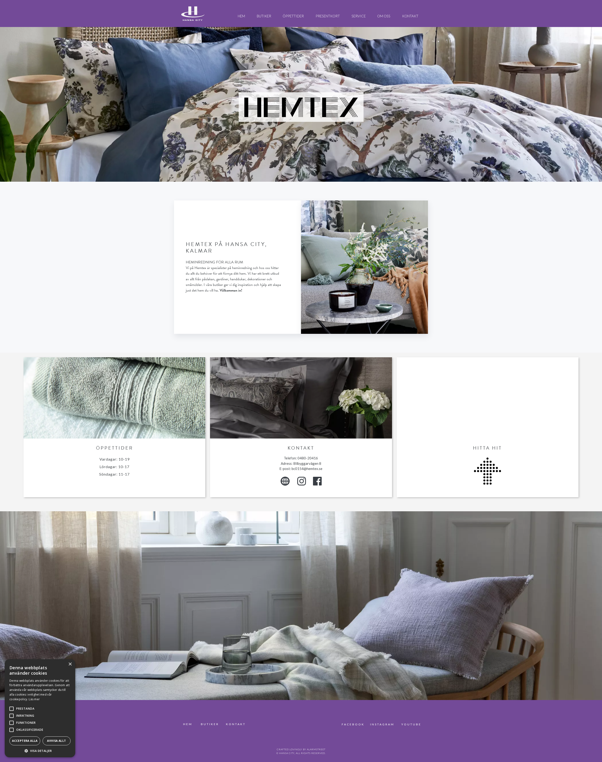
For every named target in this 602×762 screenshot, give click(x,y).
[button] (40, 750)
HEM (241, 16)
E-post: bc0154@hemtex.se (300, 468)
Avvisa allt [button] (56, 741)
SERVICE (359, 16)
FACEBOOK (354, 724)
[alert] (40, 708)
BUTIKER (264, 16)
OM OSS (383, 16)
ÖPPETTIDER (293, 16)
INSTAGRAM (382, 724)
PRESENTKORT (328, 16)
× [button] (70, 664)
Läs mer (34, 699)
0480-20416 (307, 458)
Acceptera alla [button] (25, 741)
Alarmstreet (316, 749)
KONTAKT (410, 16)
